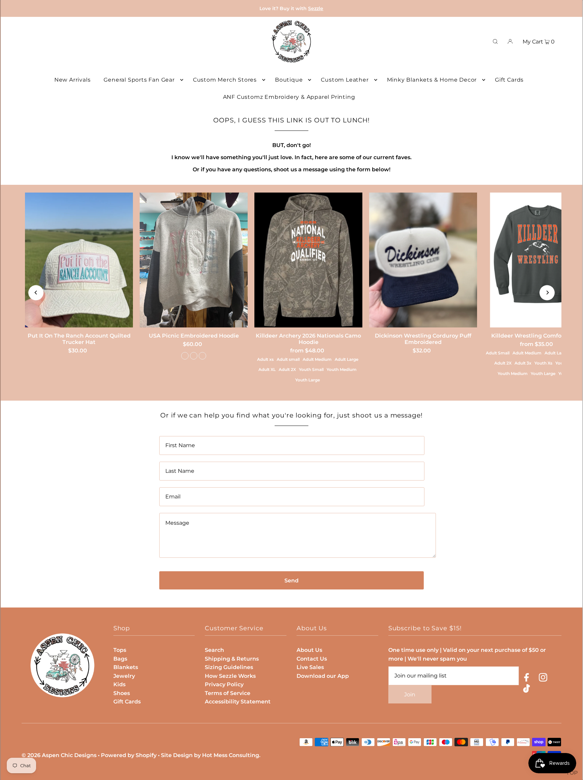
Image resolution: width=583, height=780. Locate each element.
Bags (120, 659)
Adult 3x (523, 363)
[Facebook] (526, 678)
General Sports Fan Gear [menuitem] (139, 80)
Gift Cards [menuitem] (509, 80)
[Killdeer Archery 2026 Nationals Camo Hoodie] (308, 260)
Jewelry (124, 676)
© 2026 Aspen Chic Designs (59, 755)
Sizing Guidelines (229, 667)
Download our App (323, 676)
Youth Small (311, 369)
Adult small (288, 359)
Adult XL (267, 369)
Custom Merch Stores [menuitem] (225, 80)
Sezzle (315, 8)
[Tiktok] (526, 689)
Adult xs (265, 359)
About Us (309, 650)
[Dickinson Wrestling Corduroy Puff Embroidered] (423, 260)
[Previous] (36, 292)
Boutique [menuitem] (289, 80)
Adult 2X (287, 369)
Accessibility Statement (238, 701)
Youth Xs (543, 363)
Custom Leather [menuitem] (344, 80)
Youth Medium (342, 369)
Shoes (121, 693)
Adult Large (346, 359)
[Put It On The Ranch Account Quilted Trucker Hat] (79, 260)
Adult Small (497, 352)
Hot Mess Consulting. (231, 755)
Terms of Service (227, 693)
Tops (119, 650)
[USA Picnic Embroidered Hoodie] (194, 260)
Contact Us (312, 659)
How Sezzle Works (230, 676)
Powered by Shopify (129, 755)
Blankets (125, 667)
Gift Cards (127, 701)
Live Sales (310, 667)
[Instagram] (543, 678)
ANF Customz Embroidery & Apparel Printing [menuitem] (289, 97)
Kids (119, 684)
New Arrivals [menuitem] (72, 80)
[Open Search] (495, 41)
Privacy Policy (224, 684)
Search (214, 650)
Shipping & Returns (232, 659)
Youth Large (307, 379)
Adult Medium (317, 359)
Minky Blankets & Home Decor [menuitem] (432, 80)
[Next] (547, 292)
